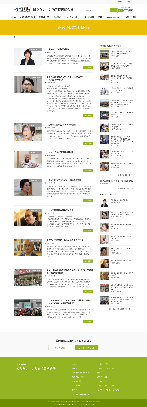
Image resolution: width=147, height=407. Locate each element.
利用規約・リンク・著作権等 (108, 390)
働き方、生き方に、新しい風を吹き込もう (64, 240)
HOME (75, 364)
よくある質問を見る (86, 348)
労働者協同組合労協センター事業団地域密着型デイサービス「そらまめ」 (122, 102)
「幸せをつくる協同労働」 (58, 49)
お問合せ (129, 2)
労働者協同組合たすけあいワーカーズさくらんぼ (122, 78)
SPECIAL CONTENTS (80, 394)
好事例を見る (60, 348)
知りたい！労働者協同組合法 (53, 9)
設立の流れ (76, 386)
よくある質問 (77, 381)
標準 (120, 10)
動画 (98, 373)
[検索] (113, 10)
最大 (130, 10)
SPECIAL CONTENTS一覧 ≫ (121, 309)
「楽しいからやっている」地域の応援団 (63, 180)
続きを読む (88, 68)
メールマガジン (103, 364)
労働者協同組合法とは (80, 373)
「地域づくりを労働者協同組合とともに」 (64, 152)
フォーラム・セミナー (105, 368)
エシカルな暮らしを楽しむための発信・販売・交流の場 (122, 287)
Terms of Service (92, 401)
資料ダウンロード (103, 377)
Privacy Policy (81, 401)
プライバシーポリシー (105, 386)
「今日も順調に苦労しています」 (60, 210)
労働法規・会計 (78, 377)
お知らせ (120, 2)
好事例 (74, 390)
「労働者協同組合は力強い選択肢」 (61, 124)
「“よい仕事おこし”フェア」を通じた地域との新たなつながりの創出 (122, 299)
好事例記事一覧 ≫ (125, 175)
